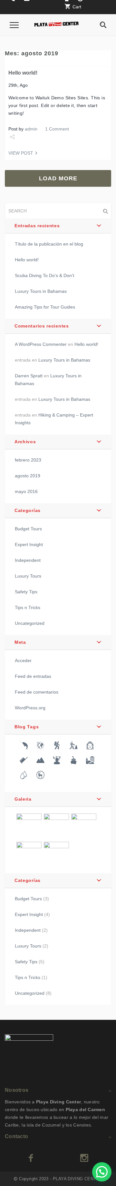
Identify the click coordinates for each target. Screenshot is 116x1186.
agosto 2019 (27, 475)
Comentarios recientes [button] (42, 325)
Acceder (23, 660)
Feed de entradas (33, 676)
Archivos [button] (25, 441)
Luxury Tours (28, 576)
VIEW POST (20, 153)
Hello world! (22, 73)
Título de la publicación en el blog (49, 244)
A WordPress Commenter (41, 344)
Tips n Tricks (27, 607)
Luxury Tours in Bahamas (41, 291)
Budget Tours (28, 528)
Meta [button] (20, 642)
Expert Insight (29, 544)
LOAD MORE (58, 178)
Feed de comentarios (36, 692)
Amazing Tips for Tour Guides (45, 307)
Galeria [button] (23, 799)
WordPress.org (30, 707)
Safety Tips (26, 591)
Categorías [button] (28, 510)
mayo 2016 (26, 491)
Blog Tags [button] (27, 726)
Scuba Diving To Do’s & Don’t (44, 275)
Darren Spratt (29, 375)
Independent (28, 560)
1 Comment (57, 128)
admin (31, 128)
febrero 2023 (28, 460)
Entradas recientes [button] (37, 225)
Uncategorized (29, 623)
